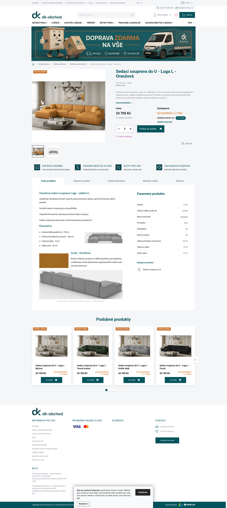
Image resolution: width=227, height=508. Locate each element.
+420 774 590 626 (167, 431)
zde (78, 498)
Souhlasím (142, 492)
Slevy (90, 3)
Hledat (132, 15)
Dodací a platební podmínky (52, 3)
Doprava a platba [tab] (82, 181)
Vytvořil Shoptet (171, 505)
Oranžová (184, 217)
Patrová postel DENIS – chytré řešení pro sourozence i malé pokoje (47, 475)
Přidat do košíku (148, 128)
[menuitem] (40, 22)
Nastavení (83, 504)
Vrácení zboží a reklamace (75, 3)
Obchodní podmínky (118, 3)
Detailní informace (123, 103)
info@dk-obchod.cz (167, 427)
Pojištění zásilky (38, 452)
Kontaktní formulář (167, 440)
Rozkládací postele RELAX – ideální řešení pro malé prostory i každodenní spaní (48, 487)
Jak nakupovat (101, 3)
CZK (188, 3)
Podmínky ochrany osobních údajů (44, 449)
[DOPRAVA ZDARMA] (52, 346)
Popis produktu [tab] (48, 181)
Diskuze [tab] (180, 181)
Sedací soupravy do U (152, 269)
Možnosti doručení (164, 122)
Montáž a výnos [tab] (150, 181)
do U (186, 223)
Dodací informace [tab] (116, 181)
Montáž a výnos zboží (40, 456)
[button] (106, 390)
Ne (187, 229)
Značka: (120, 85)
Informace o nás (38, 460)
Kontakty (35, 3)
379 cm (185, 211)
